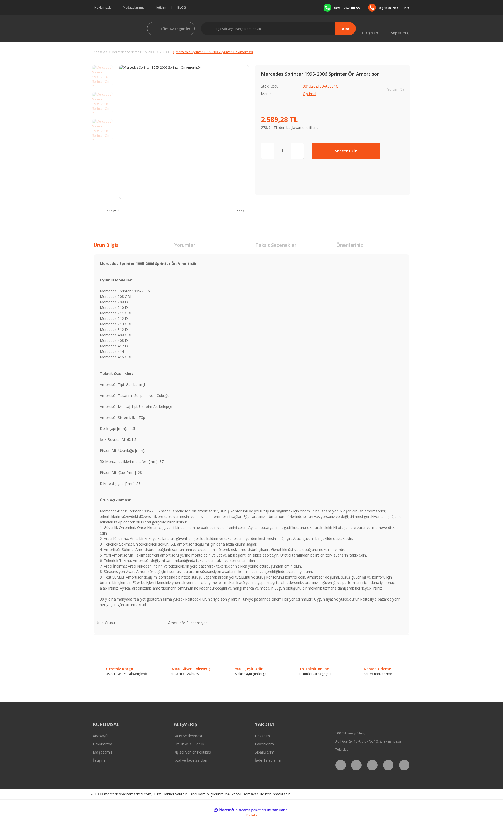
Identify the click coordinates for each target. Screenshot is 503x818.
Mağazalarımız (133, 7)
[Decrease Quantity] (267, 151)
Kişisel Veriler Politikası (193, 752)
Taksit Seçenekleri (276, 245)
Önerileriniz (349, 245)
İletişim (161, 7)
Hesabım (262, 735)
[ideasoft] (224, 810)
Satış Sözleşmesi (188, 735)
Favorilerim (264, 743)
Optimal (309, 93)
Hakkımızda (103, 7)
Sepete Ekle (346, 150)
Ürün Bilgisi (107, 245)
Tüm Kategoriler (175, 28)
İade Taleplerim (268, 760)
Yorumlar (184, 245)
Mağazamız (102, 752)
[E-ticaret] (251, 810)
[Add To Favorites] (396, 151)
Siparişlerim (264, 752)
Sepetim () (400, 32)
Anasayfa (100, 735)
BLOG (181, 7)
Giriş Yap (370, 32)
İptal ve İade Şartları (190, 760)
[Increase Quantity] (297, 151)
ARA (345, 28)
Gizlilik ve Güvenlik (189, 743)
